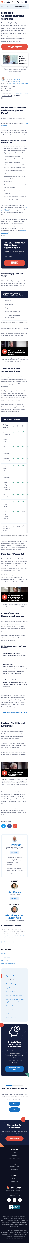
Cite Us (17, 95)
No (14, 1110)
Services (8, 1014)
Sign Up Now (14, 1139)
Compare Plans (10, 992)
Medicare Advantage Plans (14, 996)
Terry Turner (16, 79)
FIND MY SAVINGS (14, 263)
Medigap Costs (12, 980)
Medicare (9, 6)
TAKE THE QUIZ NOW (14, 1069)
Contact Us (14, 1181)
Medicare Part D (10, 1010)
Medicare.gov (7, 1236)
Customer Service (11, 1006)
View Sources (7, 942)
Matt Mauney (16, 81)
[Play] (4, 351)
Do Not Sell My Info (14, 1195)
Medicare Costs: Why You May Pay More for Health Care (15, 1001)
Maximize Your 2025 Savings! (14, 47)
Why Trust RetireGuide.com (12, 97)
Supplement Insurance (12, 976)
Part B (7, 210)
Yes (14, 1104)
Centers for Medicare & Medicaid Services (16, 322)
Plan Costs (4, 960)
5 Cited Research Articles (20, 93)
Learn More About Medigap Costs (14, 713)
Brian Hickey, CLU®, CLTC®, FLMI (18, 84)
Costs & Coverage (11, 984)
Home (2, 6)
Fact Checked (8, 95)
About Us (14, 1178)
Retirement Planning (14, 1158)
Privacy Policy (14, 1166)
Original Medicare (11, 1018)
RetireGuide (8, 2)
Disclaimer (14, 1169)
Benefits (3, 954)
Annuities (14, 1155)
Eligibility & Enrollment (8, 963)
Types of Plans (5, 957)
